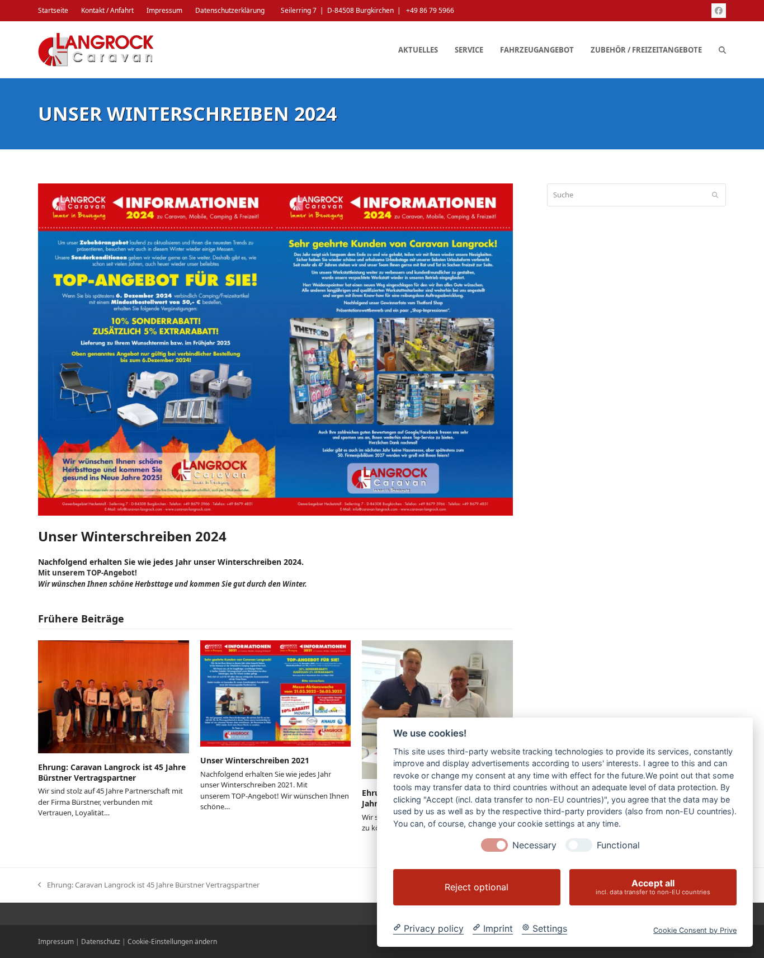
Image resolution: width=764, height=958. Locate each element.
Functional (618, 845)
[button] (722, 50)
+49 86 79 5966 (430, 10)
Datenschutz (100, 941)
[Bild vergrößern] (275, 348)
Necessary (534, 845)
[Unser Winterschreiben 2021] (275, 693)
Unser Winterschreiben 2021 (254, 760)
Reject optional (476, 887)
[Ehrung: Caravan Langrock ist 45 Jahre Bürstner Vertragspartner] (113, 696)
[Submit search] (715, 194)
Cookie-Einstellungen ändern (172, 941)
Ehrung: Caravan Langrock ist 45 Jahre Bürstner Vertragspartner (112, 772)
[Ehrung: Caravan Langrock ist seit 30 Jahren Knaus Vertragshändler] (437, 709)
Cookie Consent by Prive (695, 930)
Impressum (56, 941)
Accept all (653, 886)
